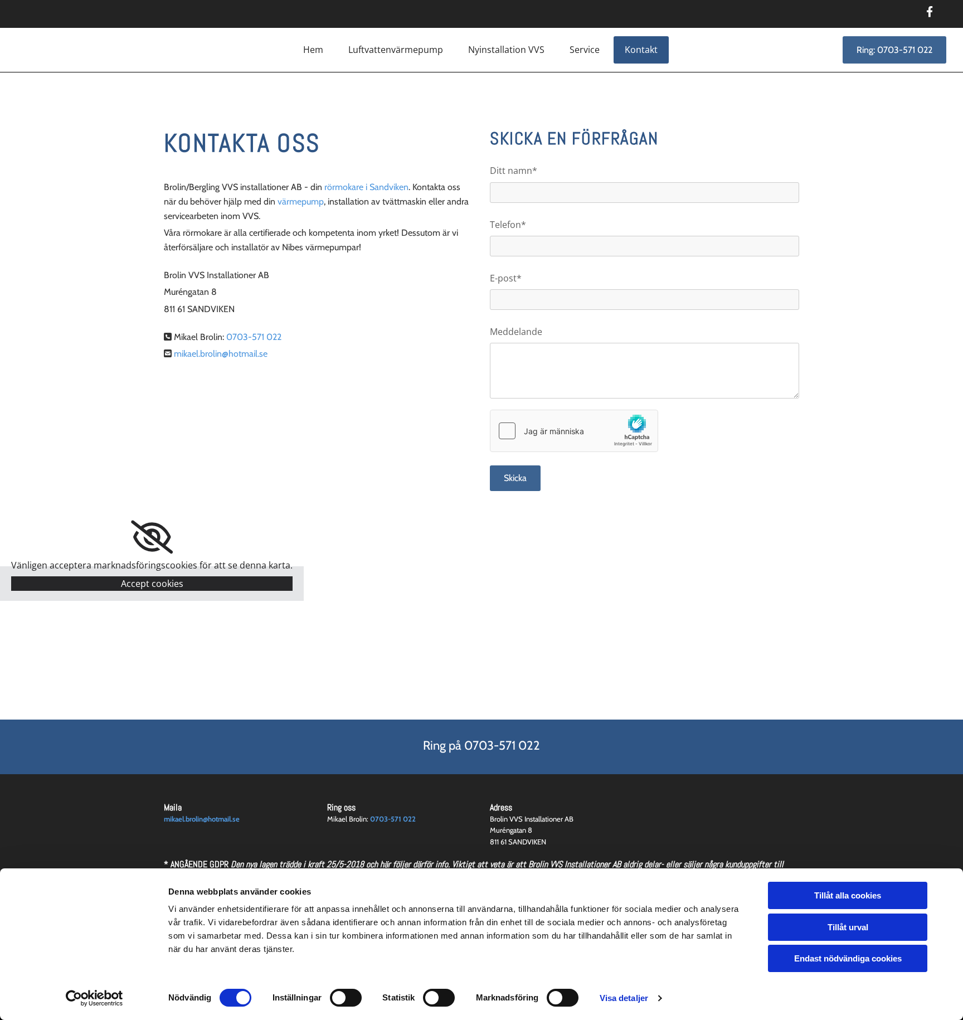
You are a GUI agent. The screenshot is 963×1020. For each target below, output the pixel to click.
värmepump (301, 201)
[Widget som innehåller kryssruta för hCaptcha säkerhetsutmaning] (574, 431)
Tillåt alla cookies (847, 895)
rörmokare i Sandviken (366, 187)
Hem (313, 49)
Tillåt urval (848, 927)
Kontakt (641, 49)
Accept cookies (152, 583)
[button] (894, 50)
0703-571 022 (253, 337)
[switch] (346, 998)
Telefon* (508, 225)
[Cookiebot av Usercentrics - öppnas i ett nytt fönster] (94, 998)
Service (585, 49)
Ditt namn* (513, 171)
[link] (152, 537)
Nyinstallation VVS (506, 49)
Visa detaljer (624, 998)
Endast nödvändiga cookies (848, 958)
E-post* (506, 278)
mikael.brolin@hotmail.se (202, 818)
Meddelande (516, 332)
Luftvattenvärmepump (395, 49)
